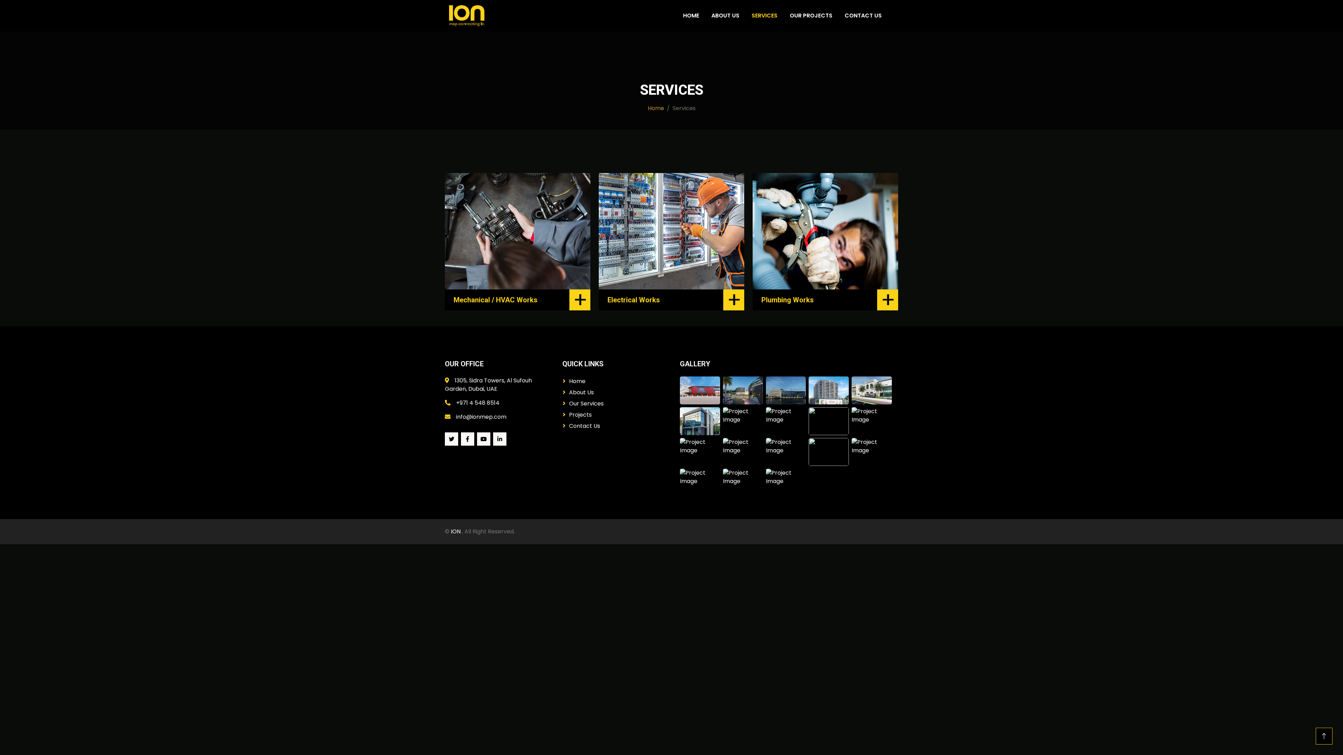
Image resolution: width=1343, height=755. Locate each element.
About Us (725, 16)
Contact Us (863, 16)
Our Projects (811, 16)
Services (764, 16)
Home (691, 16)
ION (456, 531)
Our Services (586, 404)
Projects (580, 415)
